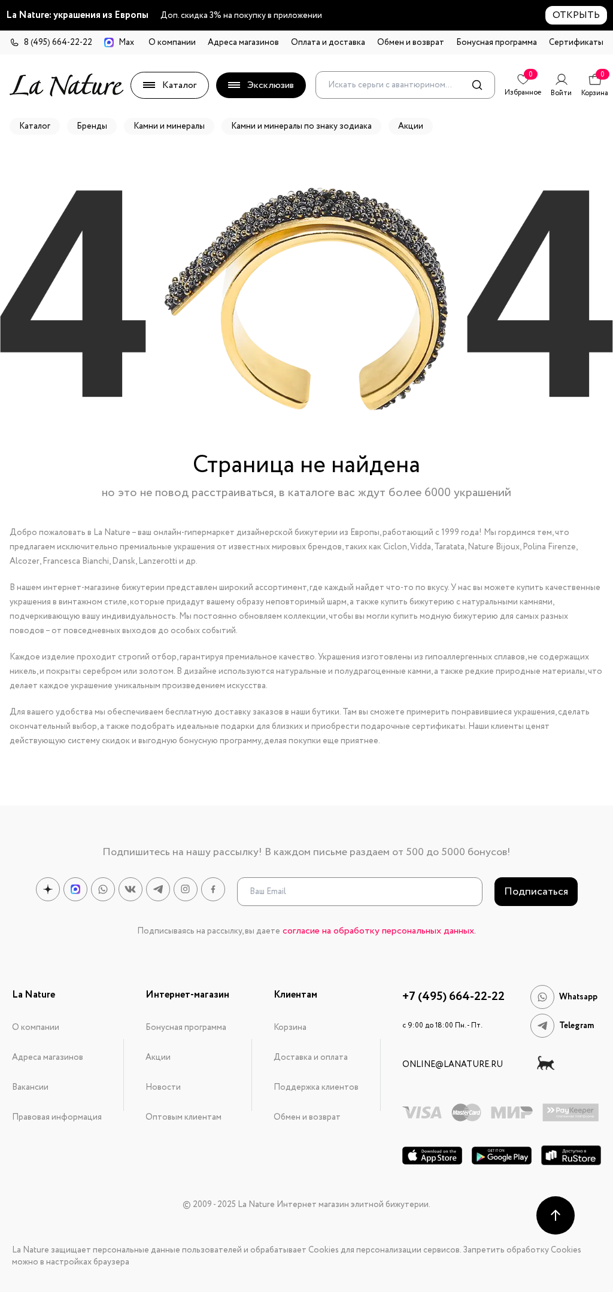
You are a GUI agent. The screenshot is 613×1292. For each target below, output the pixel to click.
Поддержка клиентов (316, 1087)
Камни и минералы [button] (169, 126)
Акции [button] (410, 126)
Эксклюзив (270, 85)
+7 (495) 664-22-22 (453, 997)
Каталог (179, 85)
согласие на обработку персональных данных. (379, 931)
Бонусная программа (496, 42)
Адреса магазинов (243, 42)
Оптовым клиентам (183, 1117)
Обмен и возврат (410, 42)
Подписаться (536, 891)
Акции (158, 1057)
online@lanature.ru (452, 1065)
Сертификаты (576, 42)
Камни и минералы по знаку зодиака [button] (301, 126)
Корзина (290, 1027)
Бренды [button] (92, 126)
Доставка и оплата (311, 1057)
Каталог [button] (34, 126)
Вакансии (30, 1087)
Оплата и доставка (328, 42)
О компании (172, 42)
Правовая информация (57, 1117)
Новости (163, 1087)
